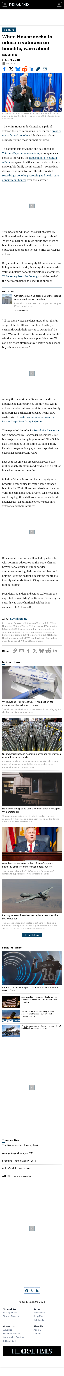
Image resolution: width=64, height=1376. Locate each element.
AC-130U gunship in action (17, 1176)
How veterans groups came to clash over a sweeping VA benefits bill (31, 810)
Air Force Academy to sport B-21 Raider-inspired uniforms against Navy (30, 989)
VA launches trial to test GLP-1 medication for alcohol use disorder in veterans (27, 703)
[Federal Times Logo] (19, 4)
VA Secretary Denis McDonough (21, 276)
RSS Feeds (39, 1319)
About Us (38, 1329)
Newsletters (39, 1312)
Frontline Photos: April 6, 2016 (19, 1160)
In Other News (11, 662)
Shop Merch (39, 1316)
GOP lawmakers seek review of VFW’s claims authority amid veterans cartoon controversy (27, 865)
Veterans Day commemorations (20, 153)
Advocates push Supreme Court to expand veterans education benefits (37, 297)
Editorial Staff (9, 1340)
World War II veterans (46, 430)
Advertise (7, 1329)
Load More (32, 935)
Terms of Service (11, 1316)
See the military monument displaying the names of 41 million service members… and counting (39, 999)
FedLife (9, 29)
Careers (37, 1333)
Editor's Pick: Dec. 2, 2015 (16, 1168)
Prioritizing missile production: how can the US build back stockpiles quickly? (41, 1027)
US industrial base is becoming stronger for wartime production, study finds (31, 755)
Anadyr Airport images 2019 (17, 1153)
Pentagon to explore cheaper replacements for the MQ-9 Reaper (30, 916)
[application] (32, 968)
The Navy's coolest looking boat (20, 1145)
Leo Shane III (12, 60)
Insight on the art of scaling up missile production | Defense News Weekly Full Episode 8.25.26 (38, 1014)
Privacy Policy (10, 1312)
